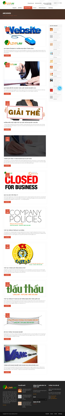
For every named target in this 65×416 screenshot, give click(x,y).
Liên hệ (55, 413)
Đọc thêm (7, 55)
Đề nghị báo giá (31, 3)
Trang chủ (14, 7)
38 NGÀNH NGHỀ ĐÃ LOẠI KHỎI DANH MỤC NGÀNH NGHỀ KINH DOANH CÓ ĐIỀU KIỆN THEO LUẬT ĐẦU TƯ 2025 (56, 46)
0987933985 (53, 397)
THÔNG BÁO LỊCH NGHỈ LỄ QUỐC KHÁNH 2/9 (56, 97)
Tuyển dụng (50, 7)
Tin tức (34, 7)
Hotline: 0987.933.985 (47, 3)
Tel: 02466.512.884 (47, 4)
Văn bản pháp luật (42, 7)
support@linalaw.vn (54, 398)
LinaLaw (51, 413)
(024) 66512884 (53, 396)
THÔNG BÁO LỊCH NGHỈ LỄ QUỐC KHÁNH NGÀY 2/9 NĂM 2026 (56, 30)
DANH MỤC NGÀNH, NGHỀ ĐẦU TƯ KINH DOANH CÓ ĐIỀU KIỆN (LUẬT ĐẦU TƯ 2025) (56, 54)
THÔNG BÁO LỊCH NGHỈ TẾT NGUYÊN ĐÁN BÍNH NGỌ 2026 (57, 61)
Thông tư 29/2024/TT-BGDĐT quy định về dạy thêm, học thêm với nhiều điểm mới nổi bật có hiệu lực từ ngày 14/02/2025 (56, 82)
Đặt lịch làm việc (38, 3)
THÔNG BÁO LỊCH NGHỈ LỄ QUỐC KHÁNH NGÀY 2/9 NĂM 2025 (56, 68)
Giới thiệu (20, 7)
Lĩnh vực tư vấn (27, 7)
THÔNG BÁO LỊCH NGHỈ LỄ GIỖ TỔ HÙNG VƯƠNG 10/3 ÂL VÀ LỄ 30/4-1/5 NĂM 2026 (56, 37)
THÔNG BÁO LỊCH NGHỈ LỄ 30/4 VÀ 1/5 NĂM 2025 (56, 74)
